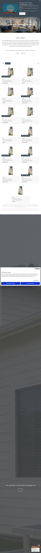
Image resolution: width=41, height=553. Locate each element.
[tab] (3, 63)
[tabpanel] (21, 138)
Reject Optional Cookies (10, 283)
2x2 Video (17, 53)
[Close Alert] (40, 1)
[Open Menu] (38, 18)
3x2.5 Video (23, 53)
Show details (35, 280)
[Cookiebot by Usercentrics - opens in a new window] (35, 269)
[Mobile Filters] (39, 63)
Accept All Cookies (30, 283)
